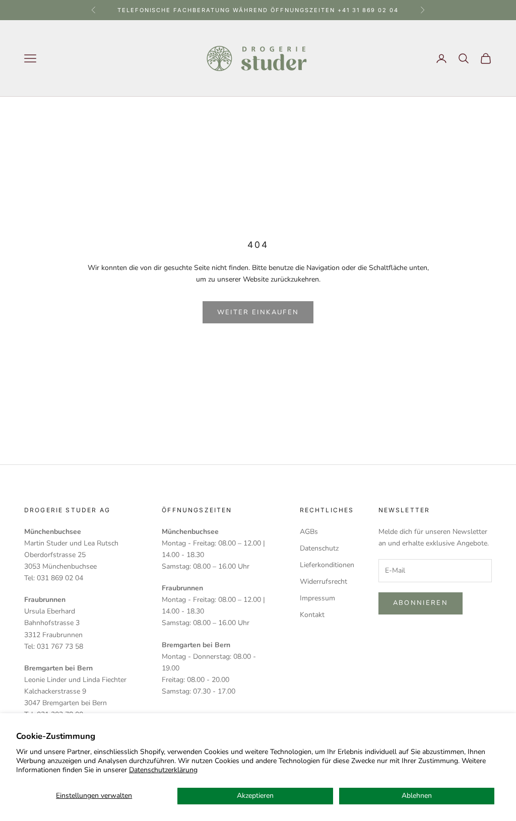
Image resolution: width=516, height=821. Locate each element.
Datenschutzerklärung (163, 770)
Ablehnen (417, 795)
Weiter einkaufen (258, 312)
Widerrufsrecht (323, 581)
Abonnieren (420, 602)
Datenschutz (319, 548)
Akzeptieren (255, 795)
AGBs (309, 531)
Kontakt (312, 615)
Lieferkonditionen (327, 565)
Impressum (317, 598)
